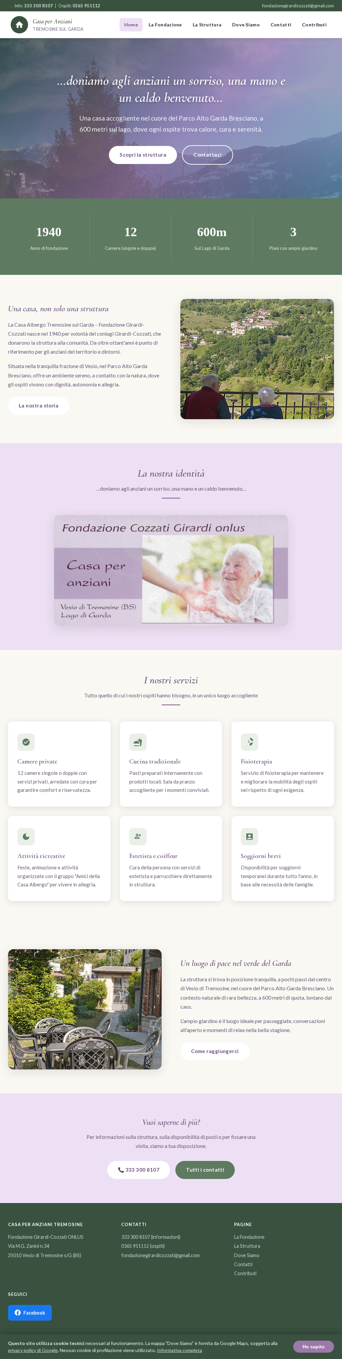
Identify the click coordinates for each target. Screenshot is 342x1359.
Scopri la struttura (143, 155)
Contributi (314, 24)
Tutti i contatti (205, 1170)
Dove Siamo (246, 24)
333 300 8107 (135, 1237)
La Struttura (207, 24)
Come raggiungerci (215, 1051)
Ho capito (314, 1346)
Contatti (281, 24)
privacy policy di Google (33, 1350)
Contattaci (207, 155)
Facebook (34, 1313)
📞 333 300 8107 (138, 1170)
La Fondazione (165, 24)
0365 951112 (135, 1246)
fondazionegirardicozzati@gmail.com (298, 5)
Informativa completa (179, 1350)
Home (131, 24)
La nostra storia (38, 405)
